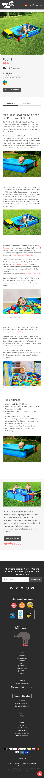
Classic (5, 82)
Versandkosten (17, 76)
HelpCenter (21, 730)
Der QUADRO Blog (21, 706)
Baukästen (22, 656)
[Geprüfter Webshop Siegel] (22, 687)
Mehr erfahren (12, 538)
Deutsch (26, 5)
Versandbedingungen (22, 683)
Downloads (21, 728)
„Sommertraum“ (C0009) (20, 264)
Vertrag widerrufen (22, 696)
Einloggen (22, 716)
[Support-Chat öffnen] (39, 773)
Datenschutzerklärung (29, 763)
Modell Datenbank (21, 704)
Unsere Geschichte (22, 736)
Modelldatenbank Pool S (32, 274)
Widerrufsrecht (22, 766)
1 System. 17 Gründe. (22, 733)
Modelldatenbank (21, 332)
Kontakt (22, 725)
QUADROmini (22, 671)
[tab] (10, 103)
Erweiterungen (22, 658)
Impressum (17, 763)
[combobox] (26, 5)
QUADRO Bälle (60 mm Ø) (22, 255)
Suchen (22, 673)
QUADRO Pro (22, 666)
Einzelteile (22, 663)
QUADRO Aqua (22, 668)
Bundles (22, 661)
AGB (9, 763)
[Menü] (41, 4)
